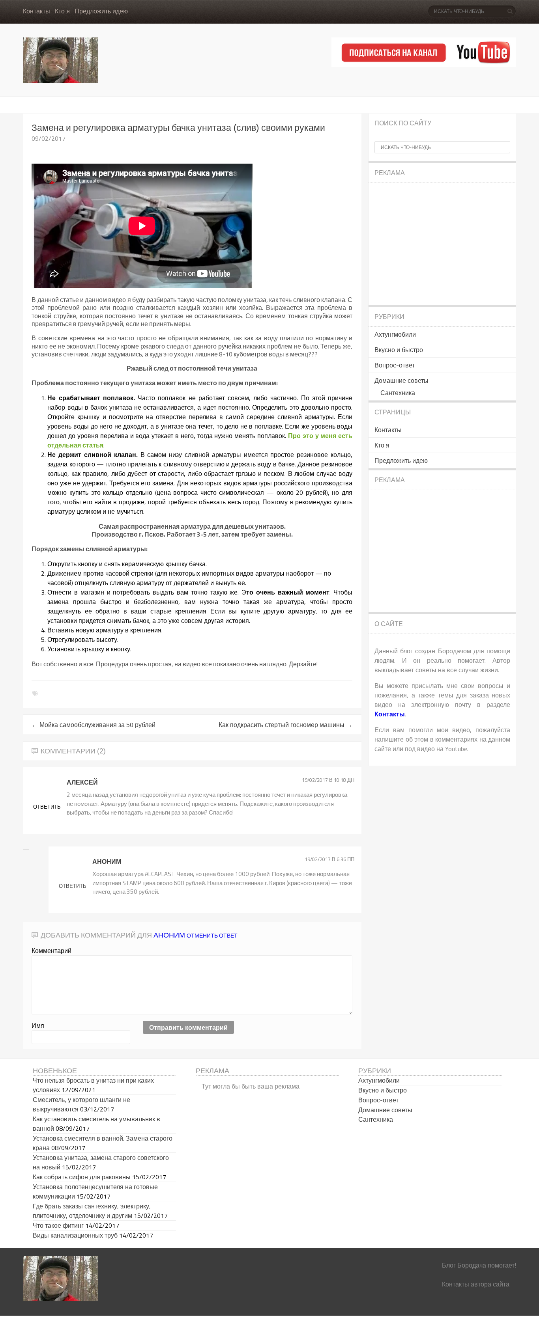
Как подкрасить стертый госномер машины (285, 724)
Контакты (36, 11)
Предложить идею (101, 11)
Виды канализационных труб (75, 1235)
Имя (38, 1025)
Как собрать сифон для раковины (82, 1177)
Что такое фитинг (58, 1225)
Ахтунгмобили (395, 334)
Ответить (72, 886)
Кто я (62, 11)
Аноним (169, 935)
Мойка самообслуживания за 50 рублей (93, 724)
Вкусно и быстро (398, 349)
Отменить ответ (212, 935)
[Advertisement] (442, 244)
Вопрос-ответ (394, 365)
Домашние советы (401, 380)
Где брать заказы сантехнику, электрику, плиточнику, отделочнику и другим (92, 1210)
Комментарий (51, 950)
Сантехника (397, 392)
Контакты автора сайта (475, 1284)
